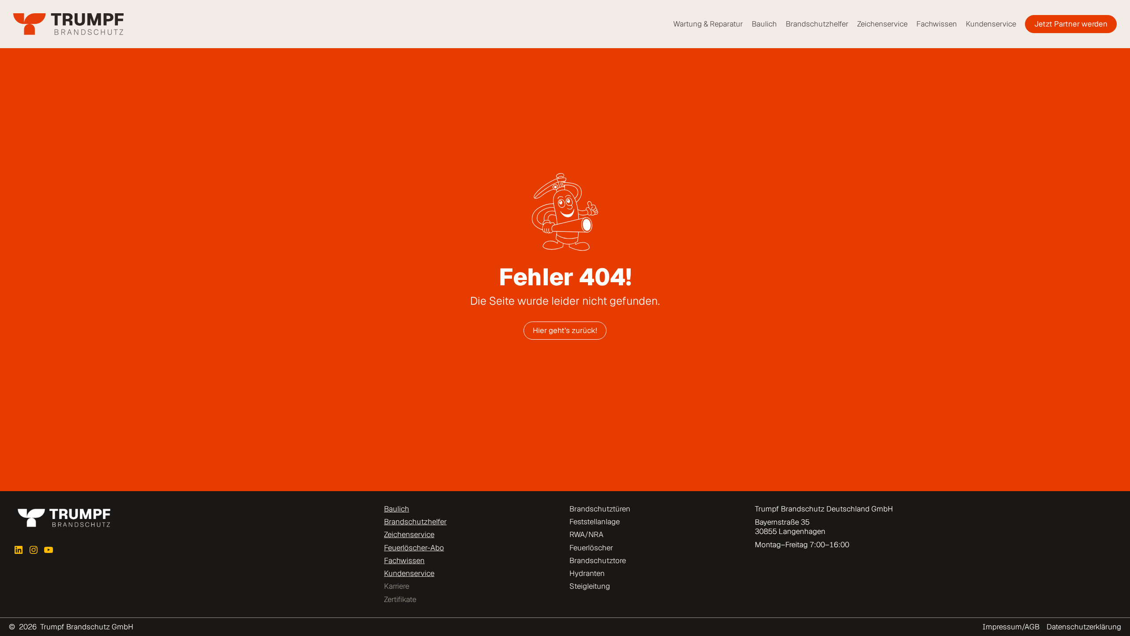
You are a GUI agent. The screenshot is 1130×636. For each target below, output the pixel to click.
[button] (19, 616)
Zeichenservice (409, 534)
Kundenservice (409, 573)
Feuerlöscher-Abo (414, 548)
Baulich (396, 509)
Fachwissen (404, 560)
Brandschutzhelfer (415, 521)
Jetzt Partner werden (1070, 24)
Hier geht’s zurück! (565, 330)
